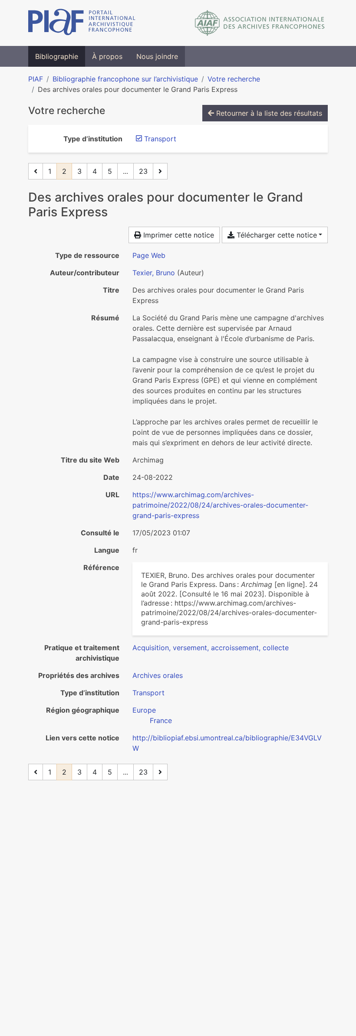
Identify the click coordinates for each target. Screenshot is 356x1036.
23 (143, 171)
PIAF (35, 79)
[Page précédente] (35, 171)
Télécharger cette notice (275, 235)
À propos (107, 56)
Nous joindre (157, 56)
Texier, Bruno (153, 272)
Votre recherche (234, 79)
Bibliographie (56, 56)
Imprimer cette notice (177, 235)
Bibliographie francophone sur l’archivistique (125, 79)
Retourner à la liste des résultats (268, 113)
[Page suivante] (160, 171)
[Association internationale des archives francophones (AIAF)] (260, 23)
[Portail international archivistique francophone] (81, 23)
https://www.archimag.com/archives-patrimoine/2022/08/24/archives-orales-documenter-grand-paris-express (220, 505)
